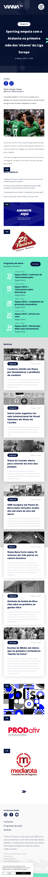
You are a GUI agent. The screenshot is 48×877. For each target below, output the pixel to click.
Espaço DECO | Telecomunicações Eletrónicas (24, 289)
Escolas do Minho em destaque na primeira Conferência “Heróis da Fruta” (23, 650)
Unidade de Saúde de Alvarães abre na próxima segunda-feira (22, 604)
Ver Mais (35, 264)
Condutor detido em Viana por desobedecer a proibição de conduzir (23, 372)
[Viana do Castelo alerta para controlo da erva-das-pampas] (24, 451)
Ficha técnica (8, 856)
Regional (12, 364)
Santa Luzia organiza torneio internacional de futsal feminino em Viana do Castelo (23, 418)
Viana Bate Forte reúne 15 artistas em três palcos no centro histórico (22, 555)
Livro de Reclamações (11, 861)
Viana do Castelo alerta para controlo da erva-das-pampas (23, 463)
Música (12, 547)
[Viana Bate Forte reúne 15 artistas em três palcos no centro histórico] (24, 542)
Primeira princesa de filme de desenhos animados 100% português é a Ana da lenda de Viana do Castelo (22, 187)
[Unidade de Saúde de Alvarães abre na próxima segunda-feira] (24, 592)
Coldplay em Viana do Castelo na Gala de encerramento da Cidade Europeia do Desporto (23, 180)
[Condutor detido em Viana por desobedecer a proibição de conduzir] (24, 359)
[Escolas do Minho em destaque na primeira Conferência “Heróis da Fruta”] (24, 638)
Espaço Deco (20, 280)
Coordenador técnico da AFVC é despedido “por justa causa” (23, 192)
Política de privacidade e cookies (15, 854)
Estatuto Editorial (10, 859)
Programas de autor (13, 825)
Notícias (7, 830)
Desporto (24, 24)
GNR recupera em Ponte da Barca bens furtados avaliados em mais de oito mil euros (23, 509)
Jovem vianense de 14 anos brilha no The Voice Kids (21, 196)
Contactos (8, 821)
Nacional (12, 643)
